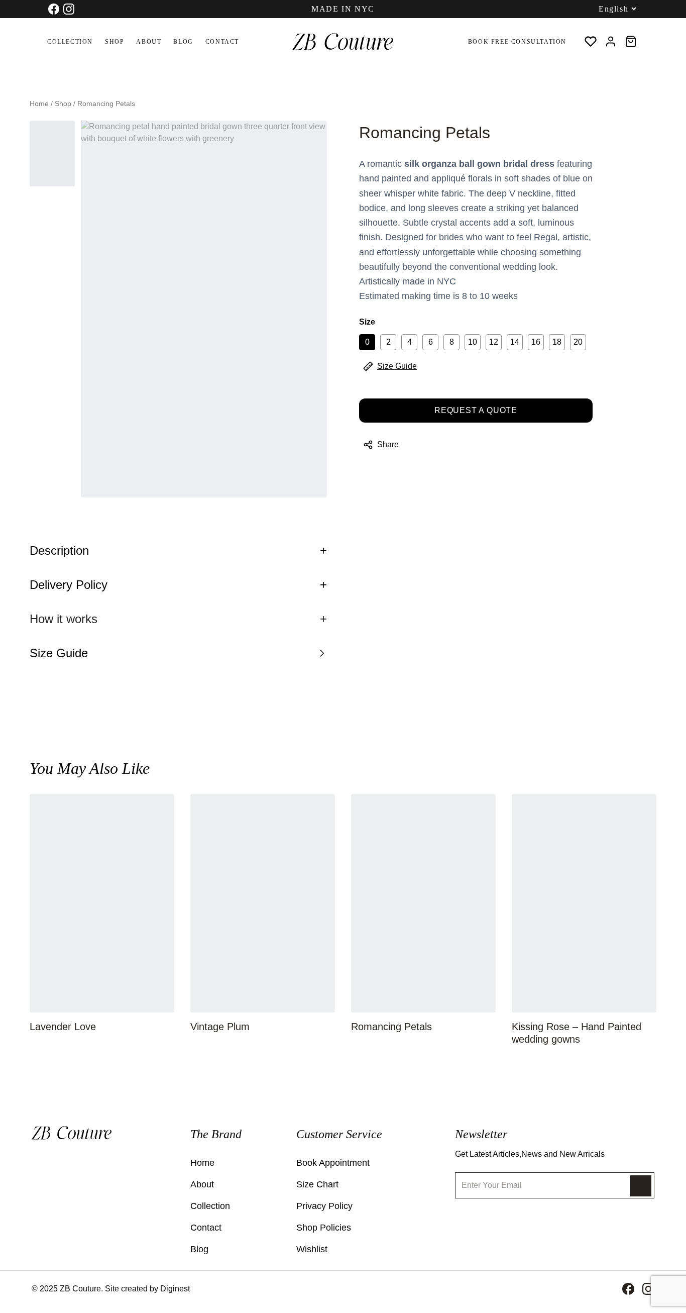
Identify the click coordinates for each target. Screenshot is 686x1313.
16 (535, 342)
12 (493, 342)
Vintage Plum (220, 1026)
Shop (114, 41)
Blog (183, 41)
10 (472, 342)
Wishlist (311, 1249)
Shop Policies (323, 1228)
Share (388, 444)
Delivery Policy (178, 584)
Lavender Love (63, 1026)
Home (39, 103)
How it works (178, 619)
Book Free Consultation (517, 41)
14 (514, 342)
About (148, 41)
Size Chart (317, 1184)
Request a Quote (475, 410)
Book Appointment (333, 1163)
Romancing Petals (391, 1026)
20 (578, 342)
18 (556, 342)
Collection (70, 41)
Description (178, 550)
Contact (222, 41)
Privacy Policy (324, 1206)
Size (367, 322)
